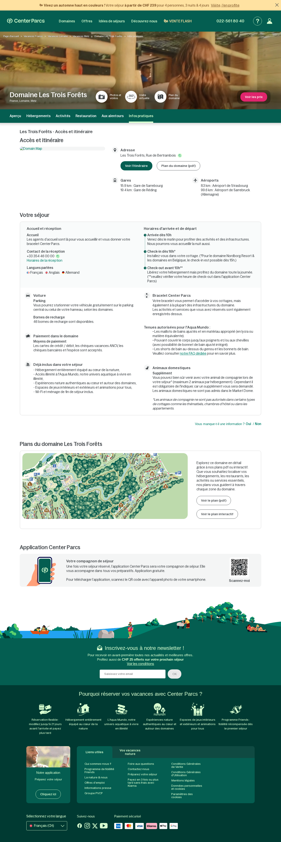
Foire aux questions (141, 763)
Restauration (86, 116)
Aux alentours (113, 116)
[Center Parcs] (26, 21)
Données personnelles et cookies (186, 787)
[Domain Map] (62, 148)
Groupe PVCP (94, 793)
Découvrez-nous (144, 21)
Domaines (67, 21)
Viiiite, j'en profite (225, 5)
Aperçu (15, 116)
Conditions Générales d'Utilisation (186, 773)
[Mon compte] (269, 21)
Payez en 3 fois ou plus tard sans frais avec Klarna (143, 782)
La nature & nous (96, 777)
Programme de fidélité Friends (99, 770)
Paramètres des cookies (182, 795)
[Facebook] (79, 826)
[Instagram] (87, 826)
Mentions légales (183, 780)
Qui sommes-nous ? (98, 763)
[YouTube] (104, 826)
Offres (86, 21)
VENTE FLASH (180, 21)
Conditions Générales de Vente (186, 765)
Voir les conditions (140, 664)
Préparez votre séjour (142, 774)
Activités (63, 116)
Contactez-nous (138, 769)
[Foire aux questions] (257, 21)
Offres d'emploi (95, 782)
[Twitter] (95, 826)
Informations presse (98, 788)
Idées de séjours (112, 21)
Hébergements (38, 116)
